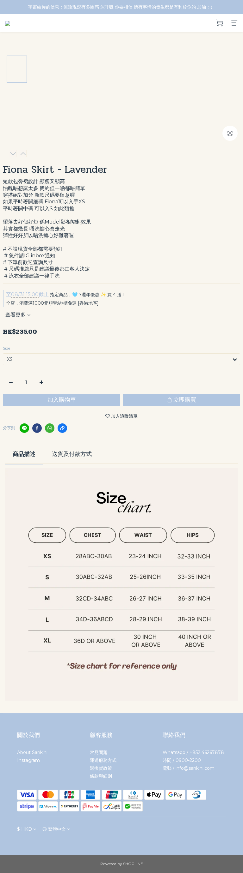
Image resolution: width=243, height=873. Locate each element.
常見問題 (99, 752)
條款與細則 (101, 776)
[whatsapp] (49, 428)
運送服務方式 (103, 760)
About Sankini (32, 752)
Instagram (28, 760)
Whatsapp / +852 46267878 (193, 752)
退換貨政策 (101, 768)
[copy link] (62, 428)
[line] (24, 428)
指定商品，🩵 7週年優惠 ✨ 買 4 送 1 (65, 294)
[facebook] (37, 428)
